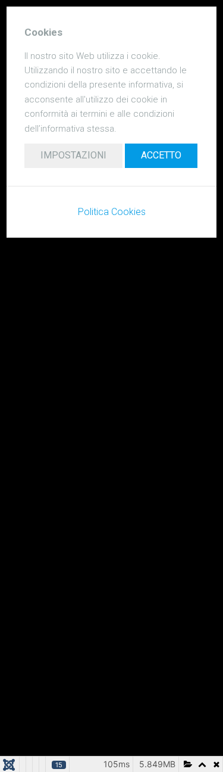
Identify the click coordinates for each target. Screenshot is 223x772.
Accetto (161, 155)
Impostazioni (73, 155)
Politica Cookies (112, 211)
